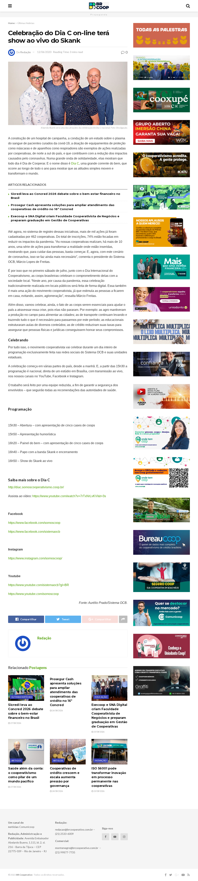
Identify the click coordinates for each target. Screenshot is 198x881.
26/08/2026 (57, 710)
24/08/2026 (57, 791)
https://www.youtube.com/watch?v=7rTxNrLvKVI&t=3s (69, 496)
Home (11, 23)
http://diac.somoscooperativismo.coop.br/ (36, 487)
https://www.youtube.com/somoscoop (33, 594)
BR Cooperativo (24, 874)
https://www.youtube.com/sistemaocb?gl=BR (38, 585)
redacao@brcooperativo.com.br (74, 829)
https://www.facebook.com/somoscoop (34, 522)
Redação (25, 52)
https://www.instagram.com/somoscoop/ (35, 558)
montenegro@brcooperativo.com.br (76, 847)
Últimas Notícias (25, 23)
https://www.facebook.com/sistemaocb (34, 531)
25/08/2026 (98, 731)
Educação (101, 697)
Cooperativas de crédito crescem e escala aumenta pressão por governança (65, 777)
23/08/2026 (98, 791)
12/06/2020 (44, 52)
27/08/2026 (15, 723)
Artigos (16, 760)
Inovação (101, 760)
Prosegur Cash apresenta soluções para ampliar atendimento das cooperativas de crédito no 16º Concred (65, 692)
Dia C (75, 163)
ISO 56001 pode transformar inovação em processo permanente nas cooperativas (108, 777)
